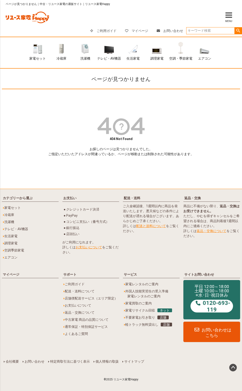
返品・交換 (192, 198)
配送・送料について (80, 291)
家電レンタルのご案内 (141, 284)
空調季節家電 (14, 250)
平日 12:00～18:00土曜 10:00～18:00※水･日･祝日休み (212, 298)
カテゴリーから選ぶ (18, 198)
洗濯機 (85, 58)
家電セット (37, 58)
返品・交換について (211, 231)
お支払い (70, 198)
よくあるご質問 (76, 334)
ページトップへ (233, 367)
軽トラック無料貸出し (147, 324)
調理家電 (157, 58)
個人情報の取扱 (107, 361)
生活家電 (133, 58)
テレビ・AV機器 (109, 58)
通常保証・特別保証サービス (86, 327)
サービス (130, 274)
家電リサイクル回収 (147, 310)
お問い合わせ (173, 31)
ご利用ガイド (107, 31)
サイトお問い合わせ (199, 274)
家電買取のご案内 (138, 303)
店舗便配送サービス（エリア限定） (91, 298)
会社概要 (12, 361)
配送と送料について (151, 226)
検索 (238, 30)
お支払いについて (89, 247)
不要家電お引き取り (145, 317)
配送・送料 (132, 198)
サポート (70, 274)
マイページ (140, 31)
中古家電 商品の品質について (86, 319)
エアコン (204, 58)
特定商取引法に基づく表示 (70, 361)
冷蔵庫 (61, 58)
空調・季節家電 (180, 58)
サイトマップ (134, 361)
